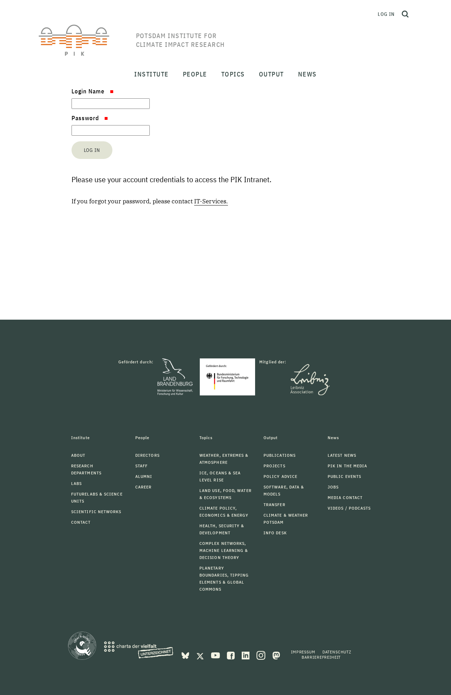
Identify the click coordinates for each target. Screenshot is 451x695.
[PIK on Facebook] (231, 654)
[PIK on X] (200, 654)
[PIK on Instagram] (262, 654)
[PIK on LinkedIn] (246, 654)
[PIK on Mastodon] (276, 654)
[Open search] (405, 14)
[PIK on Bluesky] (186, 654)
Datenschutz (336, 651)
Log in (386, 14)
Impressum (303, 651)
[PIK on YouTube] (216, 654)
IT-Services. (211, 201)
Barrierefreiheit (321, 657)
